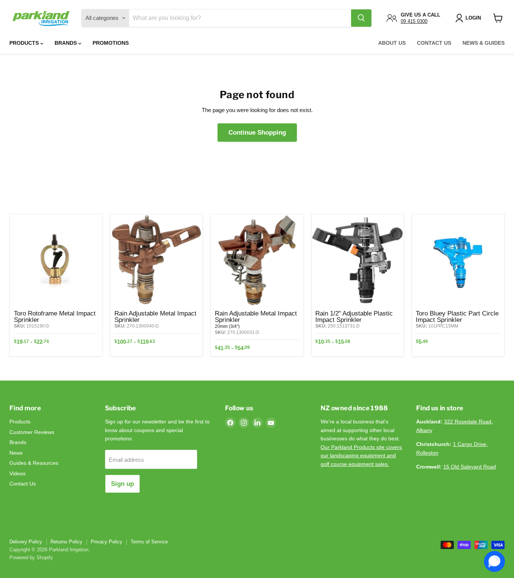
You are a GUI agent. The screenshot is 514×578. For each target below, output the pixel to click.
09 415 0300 (414, 21)
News (16, 453)
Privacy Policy (106, 542)
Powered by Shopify (31, 557)
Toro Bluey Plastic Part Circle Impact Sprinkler (457, 316)
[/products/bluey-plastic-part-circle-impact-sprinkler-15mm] (458, 260)
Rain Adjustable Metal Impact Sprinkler (155, 316)
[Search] (361, 18)
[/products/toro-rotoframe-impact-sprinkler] (56, 260)
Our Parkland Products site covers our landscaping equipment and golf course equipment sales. (361, 455)
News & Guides (483, 43)
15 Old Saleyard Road (469, 467)
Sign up (122, 483)
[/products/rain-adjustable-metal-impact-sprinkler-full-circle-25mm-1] (156, 260)
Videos (17, 473)
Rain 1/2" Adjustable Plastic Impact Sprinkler (354, 316)
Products (24, 43)
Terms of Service (149, 542)
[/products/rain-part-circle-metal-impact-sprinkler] (257, 260)
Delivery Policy (25, 542)
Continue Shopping (257, 132)
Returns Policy (66, 542)
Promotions (111, 43)
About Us (392, 43)
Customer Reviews (31, 432)
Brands (66, 43)
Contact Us (434, 43)
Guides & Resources (33, 463)
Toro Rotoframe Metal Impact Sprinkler (55, 316)
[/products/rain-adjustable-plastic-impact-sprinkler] (358, 260)
